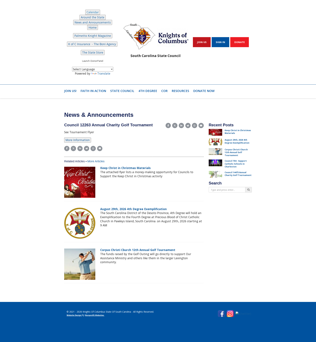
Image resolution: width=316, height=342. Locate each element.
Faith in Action (93, 91)
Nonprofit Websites (94, 315)
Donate (239, 42)
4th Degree (147, 91)
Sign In (220, 42)
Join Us (202, 42)
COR (164, 91)
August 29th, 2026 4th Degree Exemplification (133, 209)
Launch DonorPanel (92, 60)
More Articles (96, 161)
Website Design (74, 315)
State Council (122, 91)
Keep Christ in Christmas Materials (125, 168)
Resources (180, 91)
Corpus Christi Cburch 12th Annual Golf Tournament (137, 250)
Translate (103, 73)
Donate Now (204, 91)
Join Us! (70, 91)
